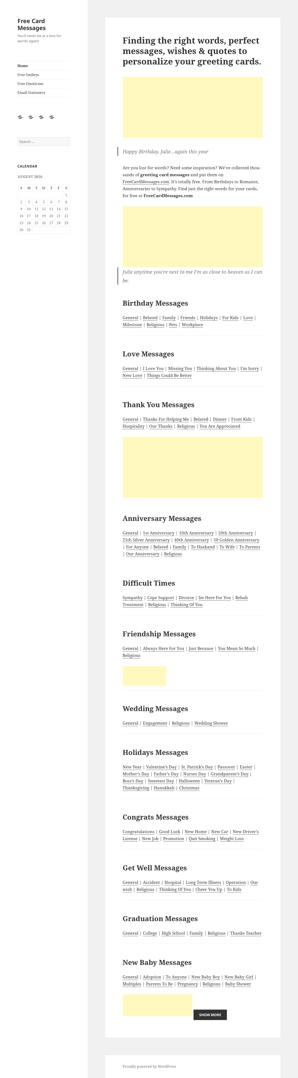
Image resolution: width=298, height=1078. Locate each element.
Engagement (155, 723)
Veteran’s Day (218, 781)
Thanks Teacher (246, 933)
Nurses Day (194, 774)
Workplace (192, 324)
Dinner (220, 419)
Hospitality (134, 426)
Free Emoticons (30, 83)
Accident (151, 882)
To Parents (249, 547)
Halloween (189, 781)
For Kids (230, 317)
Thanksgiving (136, 788)
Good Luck (169, 831)
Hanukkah (164, 788)
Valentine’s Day (161, 767)
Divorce (186, 597)
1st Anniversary (159, 533)
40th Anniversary (191, 540)
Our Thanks (161, 426)
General (130, 317)
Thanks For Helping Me (166, 419)
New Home (196, 831)
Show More (210, 1014)
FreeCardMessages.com (146, 182)
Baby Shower (238, 984)
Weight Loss (232, 838)
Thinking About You (216, 368)
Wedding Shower (211, 723)
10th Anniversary (196, 533)
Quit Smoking (202, 838)
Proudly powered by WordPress (149, 1066)
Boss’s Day (133, 781)
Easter (246, 767)
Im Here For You (215, 597)
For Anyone (137, 547)
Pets (173, 324)
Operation (236, 882)
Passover (226, 767)
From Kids (241, 419)
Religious (155, 324)
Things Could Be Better (169, 375)
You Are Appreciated (220, 426)
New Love (132, 375)
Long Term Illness (203, 882)
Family (169, 317)
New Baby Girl (238, 977)
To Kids (234, 889)
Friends (187, 317)
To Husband (203, 547)
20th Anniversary (235, 533)
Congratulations (138, 831)
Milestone (132, 324)
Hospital (172, 882)
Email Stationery (31, 92)
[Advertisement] (193, 107)
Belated (150, 317)
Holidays (209, 317)
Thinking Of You (186, 604)
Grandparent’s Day (229, 774)
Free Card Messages (31, 24)
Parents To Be (159, 984)
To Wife (227, 547)
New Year (132, 767)
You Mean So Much (236, 648)
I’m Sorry (249, 368)
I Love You (153, 368)
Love (248, 317)
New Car (219, 831)
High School (173, 933)
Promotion (173, 838)
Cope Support (160, 597)
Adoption (152, 977)
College (150, 933)
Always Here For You (163, 648)
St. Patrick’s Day (197, 767)
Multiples (132, 984)
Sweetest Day (161, 781)
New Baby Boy (205, 977)
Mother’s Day (136, 774)
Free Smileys (28, 74)
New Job (150, 838)
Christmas (189, 788)
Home (22, 65)
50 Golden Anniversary (236, 540)
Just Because (201, 648)
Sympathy (133, 597)
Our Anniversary (142, 554)
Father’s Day (166, 774)
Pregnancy (187, 984)
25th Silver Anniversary (146, 540)
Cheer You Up (208, 889)
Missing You (180, 368)
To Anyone (176, 977)
